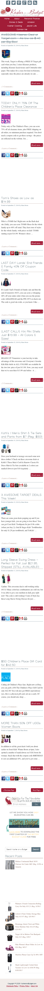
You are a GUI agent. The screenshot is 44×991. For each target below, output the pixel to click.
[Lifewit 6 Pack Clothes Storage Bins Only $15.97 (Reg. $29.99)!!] (10, 917)
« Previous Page (8, 790)
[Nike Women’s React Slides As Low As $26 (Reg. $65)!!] (10, 948)
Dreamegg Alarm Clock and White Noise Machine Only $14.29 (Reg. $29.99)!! (27, 927)
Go (36, 804)
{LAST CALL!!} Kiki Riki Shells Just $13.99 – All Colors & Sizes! (20, 335)
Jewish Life (32, 26)
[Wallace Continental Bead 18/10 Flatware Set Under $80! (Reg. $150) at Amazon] (10, 865)
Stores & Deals (16, 22)
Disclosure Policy (12, 986)
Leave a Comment (9, 148)
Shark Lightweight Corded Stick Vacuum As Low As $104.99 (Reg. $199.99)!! (27, 967)
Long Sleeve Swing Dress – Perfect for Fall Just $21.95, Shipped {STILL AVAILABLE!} (20, 563)
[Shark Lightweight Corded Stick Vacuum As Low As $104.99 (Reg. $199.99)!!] (10, 968)
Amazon (31, 22)
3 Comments (7, 86)
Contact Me (22, 29)
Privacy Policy (24, 986)
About (17, 19)
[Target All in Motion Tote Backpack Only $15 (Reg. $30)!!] (10, 937)
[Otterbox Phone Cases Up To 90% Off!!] (10, 958)
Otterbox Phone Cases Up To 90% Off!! (29, 954)
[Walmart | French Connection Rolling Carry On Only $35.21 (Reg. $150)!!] (10, 907)
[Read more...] (36, 83)
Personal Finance (32, 19)
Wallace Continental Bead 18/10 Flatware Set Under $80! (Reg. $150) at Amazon (29, 864)
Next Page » (37, 790)
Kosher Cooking (14, 26)
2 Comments (7, 383)
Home (7, 19)
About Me (34, 986)
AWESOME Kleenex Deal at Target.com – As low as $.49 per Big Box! (20, 38)
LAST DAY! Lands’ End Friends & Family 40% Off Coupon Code (21, 266)
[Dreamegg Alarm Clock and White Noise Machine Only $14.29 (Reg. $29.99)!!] (10, 927)
